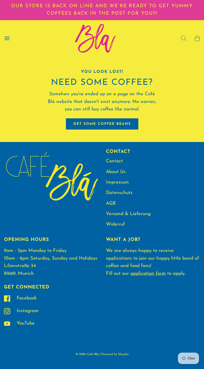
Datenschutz (119, 192)
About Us (116, 172)
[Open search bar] (183, 38)
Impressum (117, 182)
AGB (111, 203)
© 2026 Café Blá (87, 354)
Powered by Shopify (115, 354)
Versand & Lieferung (128, 214)
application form (148, 273)
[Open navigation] (7, 38)
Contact (114, 161)
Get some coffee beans (102, 124)
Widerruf (115, 224)
